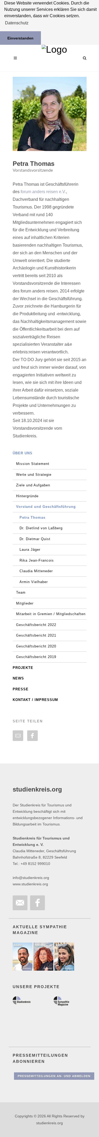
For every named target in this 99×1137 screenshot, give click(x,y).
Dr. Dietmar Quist (35, 539)
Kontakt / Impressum (35, 700)
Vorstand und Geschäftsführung (46, 507)
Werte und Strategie (33, 475)
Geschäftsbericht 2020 (36, 646)
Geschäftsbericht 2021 (36, 635)
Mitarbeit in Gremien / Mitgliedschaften (51, 614)
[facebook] (32, 735)
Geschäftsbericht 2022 (36, 625)
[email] (18, 735)
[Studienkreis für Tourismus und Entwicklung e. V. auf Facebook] (37, 902)
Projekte (23, 668)
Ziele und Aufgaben (33, 485)
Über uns (22, 453)
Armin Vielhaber (34, 582)
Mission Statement (32, 464)
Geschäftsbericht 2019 (36, 657)
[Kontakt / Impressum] (20, 902)
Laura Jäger (30, 550)
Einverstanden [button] (20, 38)
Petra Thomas (32, 517)
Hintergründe (27, 496)
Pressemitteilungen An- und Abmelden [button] (54, 1076)
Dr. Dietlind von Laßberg (41, 528)
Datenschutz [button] (17, 23)
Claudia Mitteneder (36, 571)
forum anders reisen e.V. (43, 191)
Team (21, 592)
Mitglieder (25, 603)
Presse (21, 689)
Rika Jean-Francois (37, 560)
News (18, 678)
